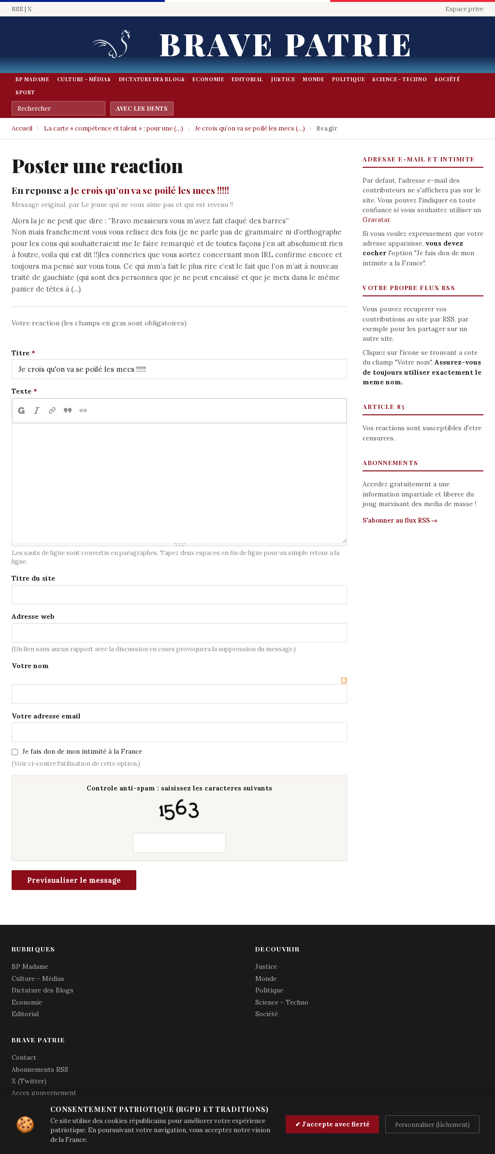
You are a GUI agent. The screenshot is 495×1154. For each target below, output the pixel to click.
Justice (283, 79)
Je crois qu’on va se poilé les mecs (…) (250, 128)
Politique (348, 79)
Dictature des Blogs (152, 79)
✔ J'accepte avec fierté (332, 1124)
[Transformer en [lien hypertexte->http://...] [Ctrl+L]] (52, 411)
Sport (25, 92)
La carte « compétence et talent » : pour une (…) (113, 128)
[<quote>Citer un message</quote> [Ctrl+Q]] (67, 411)
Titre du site (33, 578)
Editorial (247, 79)
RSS (17, 9)
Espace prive (464, 9)
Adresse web (33, 616)
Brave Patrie (286, 43)
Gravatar (376, 219)
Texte (21, 391)
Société (447, 79)
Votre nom (30, 665)
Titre (20, 353)
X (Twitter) (29, 1081)
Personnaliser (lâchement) (432, 1124)
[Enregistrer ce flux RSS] (344, 679)
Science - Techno (399, 79)
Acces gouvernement (44, 1092)
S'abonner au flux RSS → (400, 520)
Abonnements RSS (40, 1069)
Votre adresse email (46, 716)
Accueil (22, 128)
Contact (24, 1057)
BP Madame (32, 79)
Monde (313, 79)
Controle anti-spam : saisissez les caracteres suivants (179, 788)
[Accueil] (114, 44)
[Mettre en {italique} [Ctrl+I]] (36, 411)
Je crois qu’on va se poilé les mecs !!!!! (150, 190)
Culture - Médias (84, 79)
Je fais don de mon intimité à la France (82, 751)
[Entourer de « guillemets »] (83, 411)
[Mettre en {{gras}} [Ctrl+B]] (21, 411)
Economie (208, 79)
